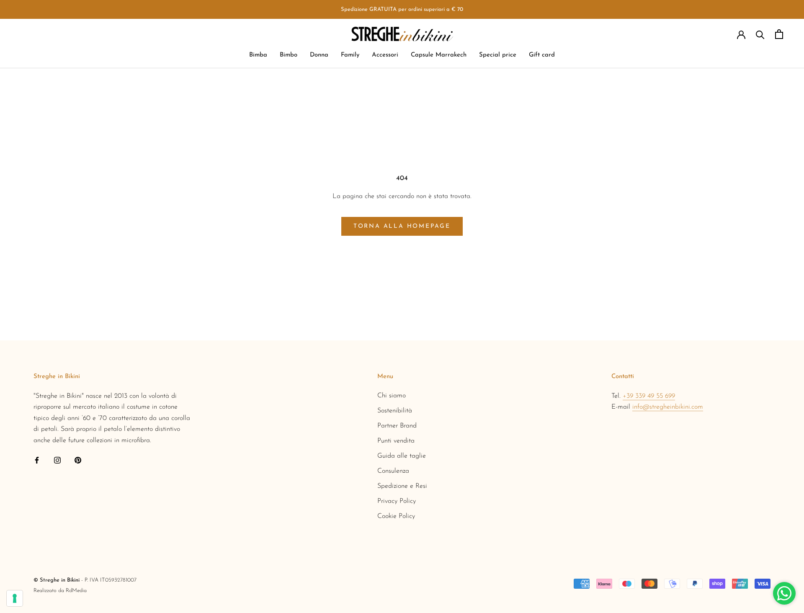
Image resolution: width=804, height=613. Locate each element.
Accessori (385, 55)
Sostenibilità (394, 410)
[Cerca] (760, 34)
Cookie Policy (396, 516)
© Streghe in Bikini (57, 580)
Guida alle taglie (401, 456)
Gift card (542, 55)
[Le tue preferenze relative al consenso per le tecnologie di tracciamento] (15, 598)
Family (350, 55)
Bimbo (288, 55)
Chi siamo (391, 395)
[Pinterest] (78, 459)
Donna (319, 55)
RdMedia (76, 590)
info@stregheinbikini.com (667, 407)
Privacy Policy (396, 501)
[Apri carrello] (779, 34)
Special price (497, 55)
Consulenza (393, 471)
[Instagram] (57, 459)
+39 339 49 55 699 (649, 396)
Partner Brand (397, 425)
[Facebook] (37, 459)
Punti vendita (396, 441)
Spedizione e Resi (402, 486)
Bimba (258, 55)
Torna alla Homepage (402, 226)
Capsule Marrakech (438, 55)
